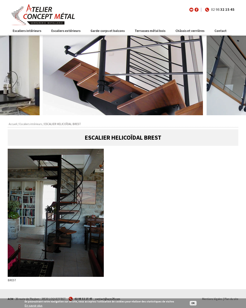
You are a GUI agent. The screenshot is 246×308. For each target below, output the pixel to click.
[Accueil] (42, 25)
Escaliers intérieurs (27, 31)
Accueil (13, 124)
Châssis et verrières (189, 31)
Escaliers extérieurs (66, 31)
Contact (220, 31)
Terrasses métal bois (150, 31)
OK (193, 303)
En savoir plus (33, 305)
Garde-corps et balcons (108, 31)
